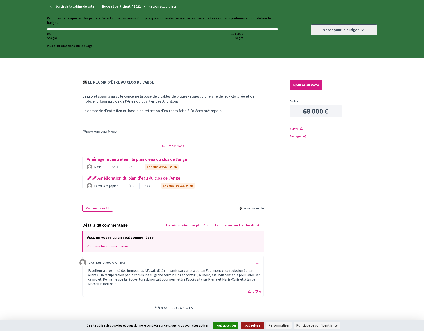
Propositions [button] (175, 146)
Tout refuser (252, 325)
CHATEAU (95, 263)
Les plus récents (202, 225)
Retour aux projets (162, 6)
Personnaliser (279, 325)
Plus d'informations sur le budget (70, 46)
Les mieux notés (177, 225)
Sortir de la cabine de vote (74, 6)
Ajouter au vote (306, 85)
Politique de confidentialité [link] (317, 325)
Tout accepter (225, 325)
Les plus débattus (251, 225)
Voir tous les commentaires (107, 246)
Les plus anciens (226, 225)
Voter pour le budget (341, 29)
